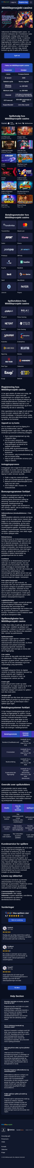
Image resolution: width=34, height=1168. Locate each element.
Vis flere (17, 987)
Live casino (12, 123)
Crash (19, 123)
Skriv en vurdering (17, 920)
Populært (4, 123)
